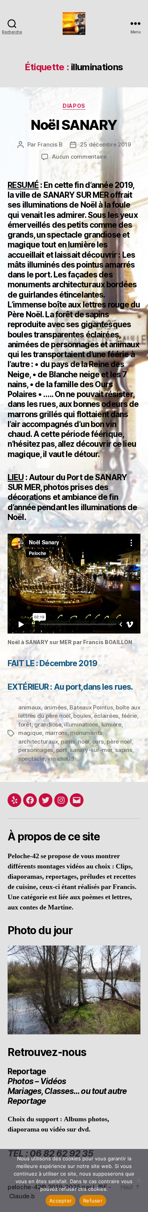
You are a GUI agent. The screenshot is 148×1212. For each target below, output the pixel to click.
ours (98, 741)
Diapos (74, 105)
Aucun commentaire (79, 156)
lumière (111, 724)
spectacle (31, 758)
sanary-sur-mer (91, 749)
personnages (35, 749)
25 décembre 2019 (105, 144)
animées (55, 707)
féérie (129, 715)
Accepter (60, 1201)
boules (82, 715)
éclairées (106, 715)
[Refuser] (138, 1180)
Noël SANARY (74, 125)
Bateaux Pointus (91, 707)
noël (83, 741)
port (61, 749)
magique (30, 732)
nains (68, 741)
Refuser (92, 1201)
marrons (56, 732)
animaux (29, 707)
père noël (119, 741)
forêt (24, 724)
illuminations (81, 724)
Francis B (50, 144)
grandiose (47, 724)
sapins (123, 749)
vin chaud (60, 758)
